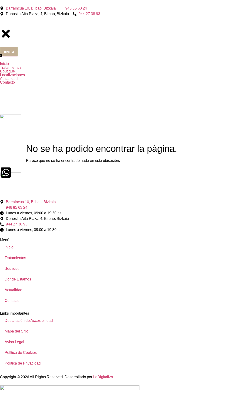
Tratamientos (15, 258)
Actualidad (13, 290)
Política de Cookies (21, 353)
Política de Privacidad (23, 363)
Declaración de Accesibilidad (29, 321)
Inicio (9, 247)
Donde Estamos (18, 279)
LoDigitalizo (103, 377)
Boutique (12, 268)
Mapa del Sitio (16, 331)
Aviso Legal (14, 342)
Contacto (12, 301)
